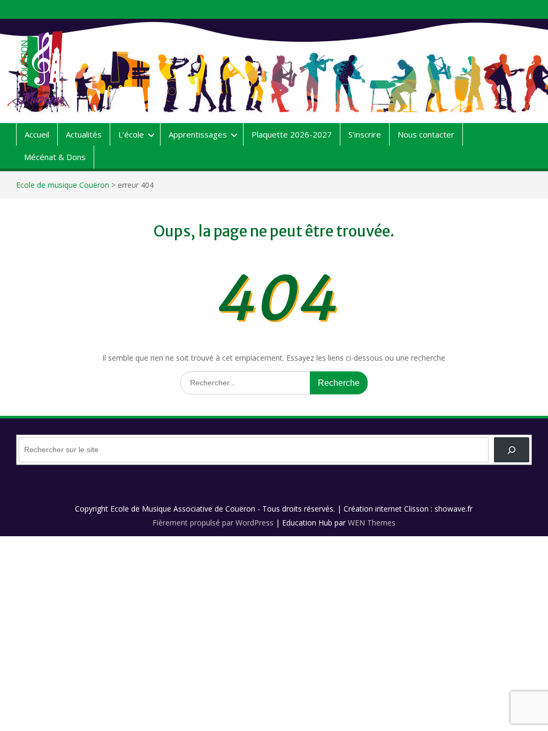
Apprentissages (198, 134)
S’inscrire (364, 134)
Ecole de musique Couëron (62, 185)
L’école (131, 134)
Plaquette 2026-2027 (292, 134)
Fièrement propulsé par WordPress (213, 522)
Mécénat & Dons (55, 156)
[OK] (511, 449)
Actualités (84, 134)
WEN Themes (371, 522)
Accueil (37, 134)
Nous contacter (426, 134)
